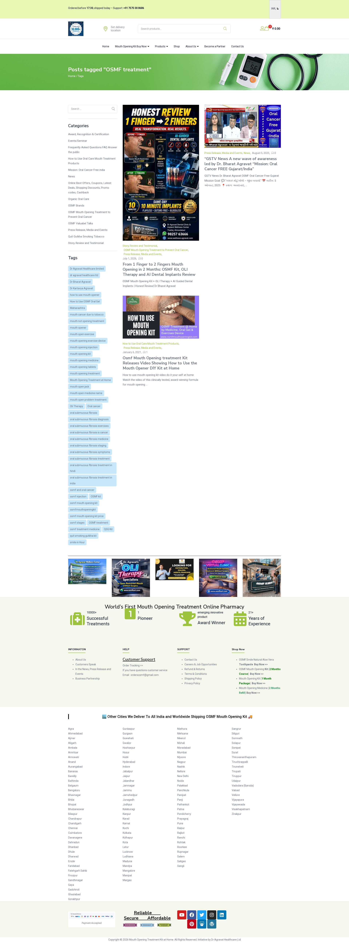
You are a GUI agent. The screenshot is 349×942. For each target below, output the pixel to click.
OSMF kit (96, 496)
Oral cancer (94, 406)
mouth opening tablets (83, 366)
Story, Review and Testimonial (86, 243)
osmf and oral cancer (82, 489)
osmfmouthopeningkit (83, 509)
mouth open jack (79, 386)
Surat (235, 752)
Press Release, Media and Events (87, 230)
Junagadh (128, 799)
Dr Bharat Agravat (80, 281)
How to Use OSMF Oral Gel (85, 301)
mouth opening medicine (84, 360)
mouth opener (78, 327)
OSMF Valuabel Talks (80, 223)
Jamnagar (129, 785)
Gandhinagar (75, 880)
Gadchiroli (73, 889)
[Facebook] (191, 914)
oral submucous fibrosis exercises (89, 425)
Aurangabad (75, 766)
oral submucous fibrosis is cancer (89, 432)
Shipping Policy (193, 678)
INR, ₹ (274, 8)
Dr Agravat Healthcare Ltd (226, 939)
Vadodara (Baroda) (243, 785)
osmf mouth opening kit (83, 503)
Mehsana (182, 733)
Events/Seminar (77, 140)
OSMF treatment (98, 522)
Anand (72, 761)
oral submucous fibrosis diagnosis (89, 419)
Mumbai (182, 752)
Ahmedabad (75, 733)
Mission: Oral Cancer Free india (86, 170)
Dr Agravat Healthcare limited (87, 268)
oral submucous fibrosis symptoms (90, 452)
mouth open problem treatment (88, 399)
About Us (191, 46)
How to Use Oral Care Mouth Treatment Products (91, 161)
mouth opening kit (80, 353)
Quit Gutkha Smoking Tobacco (86, 236)
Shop (177, 46)
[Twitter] (201, 914)
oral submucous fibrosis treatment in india (91, 480)
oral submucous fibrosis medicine (89, 439)
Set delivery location (118, 28)
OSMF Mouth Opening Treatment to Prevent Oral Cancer (89, 214)
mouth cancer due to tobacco (87, 314)
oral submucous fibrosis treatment (90, 458)
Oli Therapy (76, 406)
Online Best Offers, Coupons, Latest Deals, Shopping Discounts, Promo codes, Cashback (89, 187)
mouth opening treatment (85, 373)
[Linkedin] (221, 914)
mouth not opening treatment (87, 321)
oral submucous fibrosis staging (88, 445)
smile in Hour (77, 542)
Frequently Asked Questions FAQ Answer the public (92, 150)
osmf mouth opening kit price (87, 516)
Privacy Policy (192, 683)
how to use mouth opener (84, 294)
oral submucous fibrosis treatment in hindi (91, 468)
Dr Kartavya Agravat (81, 288)
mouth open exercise (82, 334)
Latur (126, 847)
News (71, 176)
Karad (126, 818)
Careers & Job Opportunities (200, 664)
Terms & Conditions (195, 673)
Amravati (73, 757)
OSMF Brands (76, 205)
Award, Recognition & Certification (88, 134)
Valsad (236, 790)
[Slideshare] (201, 924)
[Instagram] (211, 914)
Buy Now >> (257, 673)
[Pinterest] (191, 924)
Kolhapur (128, 837)
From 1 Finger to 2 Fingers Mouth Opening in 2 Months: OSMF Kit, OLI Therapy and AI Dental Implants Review (159, 269)
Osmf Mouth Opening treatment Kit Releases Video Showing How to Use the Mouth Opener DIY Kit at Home (160, 363)
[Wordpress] (211, 924)
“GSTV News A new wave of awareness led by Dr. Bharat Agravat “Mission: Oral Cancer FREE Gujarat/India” (240, 164)
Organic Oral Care (78, 199)
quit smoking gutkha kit (83, 535)
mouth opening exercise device (88, 340)
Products (160, 46)
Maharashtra (77, 308)
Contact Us (237, 46)
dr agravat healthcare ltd (84, 275)
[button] (272, 28)
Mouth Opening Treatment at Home (90, 380)
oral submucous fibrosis (83, 412)
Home (105, 46)
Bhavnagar (74, 795)
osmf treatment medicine (85, 529)
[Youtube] (181, 914)
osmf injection (78, 496)
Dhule (71, 851)
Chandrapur (75, 818)
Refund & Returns (194, 669)
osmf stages (77, 522)
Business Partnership (87, 678)
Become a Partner (214, 46)
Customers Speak (85, 664)
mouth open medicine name (86, 393)
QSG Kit (108, 529)
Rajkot (180, 832)
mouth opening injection (84, 347)
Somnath (237, 738)
